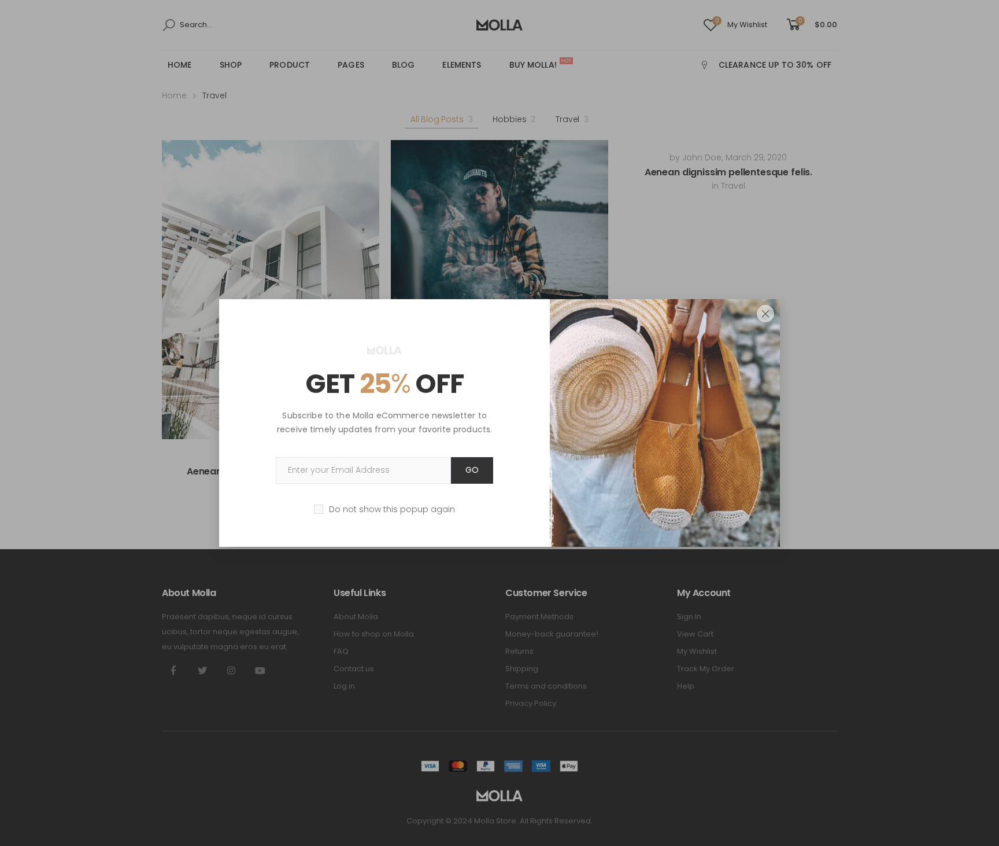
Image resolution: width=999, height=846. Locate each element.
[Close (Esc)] (765, 313)
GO (472, 470)
